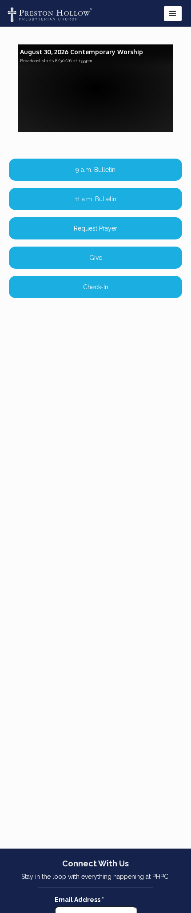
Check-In (95, 287)
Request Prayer (95, 228)
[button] (173, 13)
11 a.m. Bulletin (95, 199)
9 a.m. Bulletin (95, 169)
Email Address (79, 899)
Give (95, 257)
